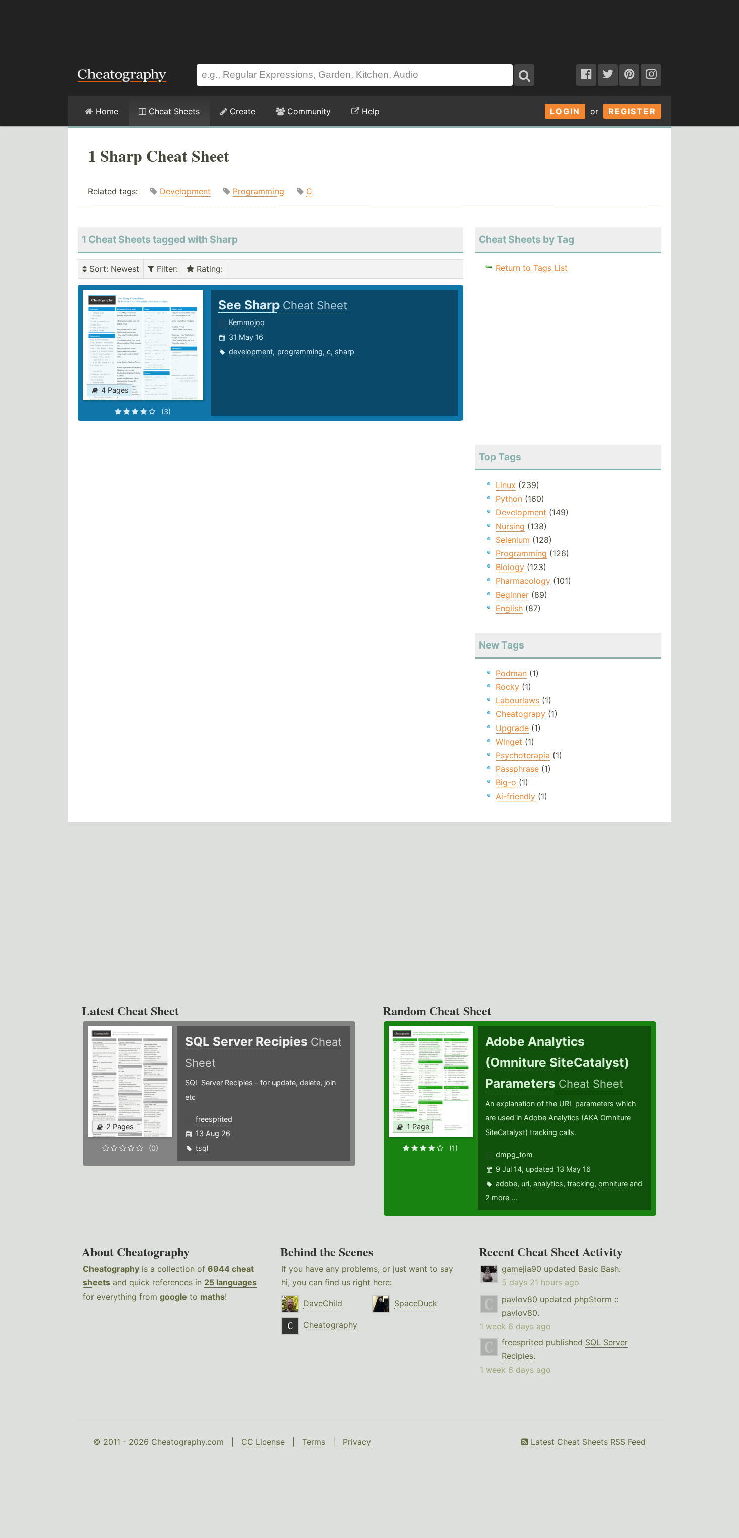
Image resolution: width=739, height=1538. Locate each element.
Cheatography (111, 1269)
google (173, 1296)
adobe (506, 1183)
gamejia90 (521, 1269)
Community (308, 111)
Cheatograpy (520, 714)
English (509, 608)
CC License (263, 1442)
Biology (510, 567)
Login (565, 111)
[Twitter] (608, 75)
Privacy (357, 1442)
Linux (506, 485)
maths (212, 1296)
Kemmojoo (247, 322)
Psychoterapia (523, 755)
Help (369, 111)
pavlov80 (519, 1299)
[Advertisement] (369, 27)
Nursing (510, 526)
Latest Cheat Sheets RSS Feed (587, 1442)
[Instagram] (651, 75)
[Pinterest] (629, 75)
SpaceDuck (415, 1303)
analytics (548, 1183)
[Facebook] (586, 75)
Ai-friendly (515, 796)
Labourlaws (517, 700)
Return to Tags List (532, 268)
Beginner (512, 595)
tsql (202, 1148)
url (525, 1183)
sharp (344, 351)
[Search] (524, 75)
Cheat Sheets (173, 111)
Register (632, 111)
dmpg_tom (514, 1154)
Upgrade (512, 728)
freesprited (214, 1119)
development (251, 351)
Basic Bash (598, 1269)
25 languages (230, 1282)
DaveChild (322, 1303)
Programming (258, 191)
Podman (511, 673)
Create (241, 111)
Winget (509, 742)
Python (509, 499)
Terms (313, 1442)
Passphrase (517, 769)
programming (300, 351)
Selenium (513, 540)
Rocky (507, 687)
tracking (580, 1183)
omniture (613, 1183)
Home (105, 111)
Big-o (506, 782)
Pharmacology (523, 581)
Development (185, 191)
